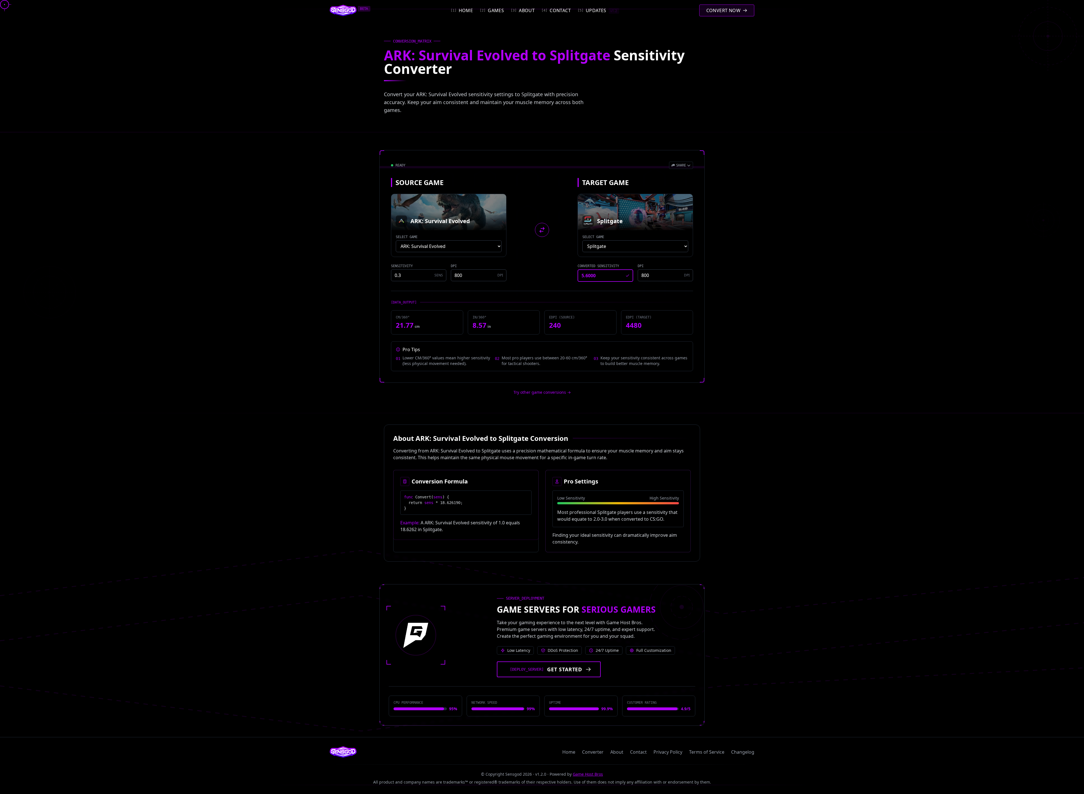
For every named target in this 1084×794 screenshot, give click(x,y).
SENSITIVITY (402, 266)
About (616, 752)
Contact (638, 752)
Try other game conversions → (542, 392)
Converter (593, 752)
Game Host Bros (588, 774)
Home (568, 752)
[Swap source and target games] (542, 230)
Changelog (742, 752)
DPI (454, 266)
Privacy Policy (668, 752)
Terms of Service (706, 752)
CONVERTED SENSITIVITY (598, 266)
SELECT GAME (407, 237)
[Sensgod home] (343, 10)
